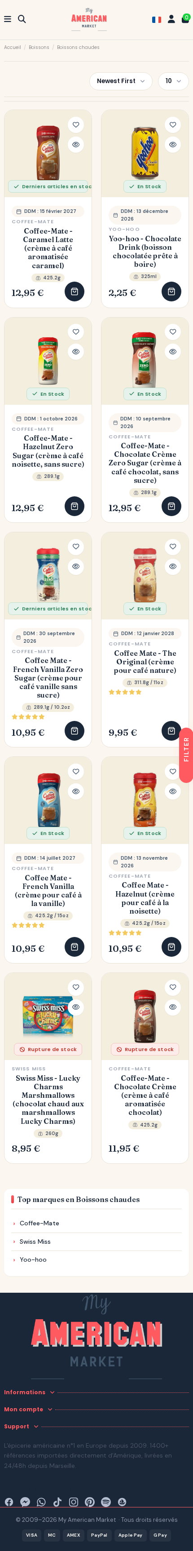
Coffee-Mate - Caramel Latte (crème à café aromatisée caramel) (48, 248)
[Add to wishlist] (76, 125)
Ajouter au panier (74, 291)
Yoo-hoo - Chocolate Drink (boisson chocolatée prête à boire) (145, 251)
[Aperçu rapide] (76, 145)
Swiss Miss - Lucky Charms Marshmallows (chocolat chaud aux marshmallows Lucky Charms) (48, 1100)
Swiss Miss (29, 1068)
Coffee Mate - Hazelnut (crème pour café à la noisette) (145, 898)
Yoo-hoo (124, 229)
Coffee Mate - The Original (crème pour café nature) (145, 662)
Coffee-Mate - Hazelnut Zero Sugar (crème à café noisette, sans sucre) (48, 451)
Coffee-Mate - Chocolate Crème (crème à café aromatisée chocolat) (145, 1095)
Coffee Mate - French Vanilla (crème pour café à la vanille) (48, 891)
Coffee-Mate (33, 221)
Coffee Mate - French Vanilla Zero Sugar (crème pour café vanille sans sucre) (48, 677)
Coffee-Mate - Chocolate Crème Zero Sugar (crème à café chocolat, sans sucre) (145, 463)
